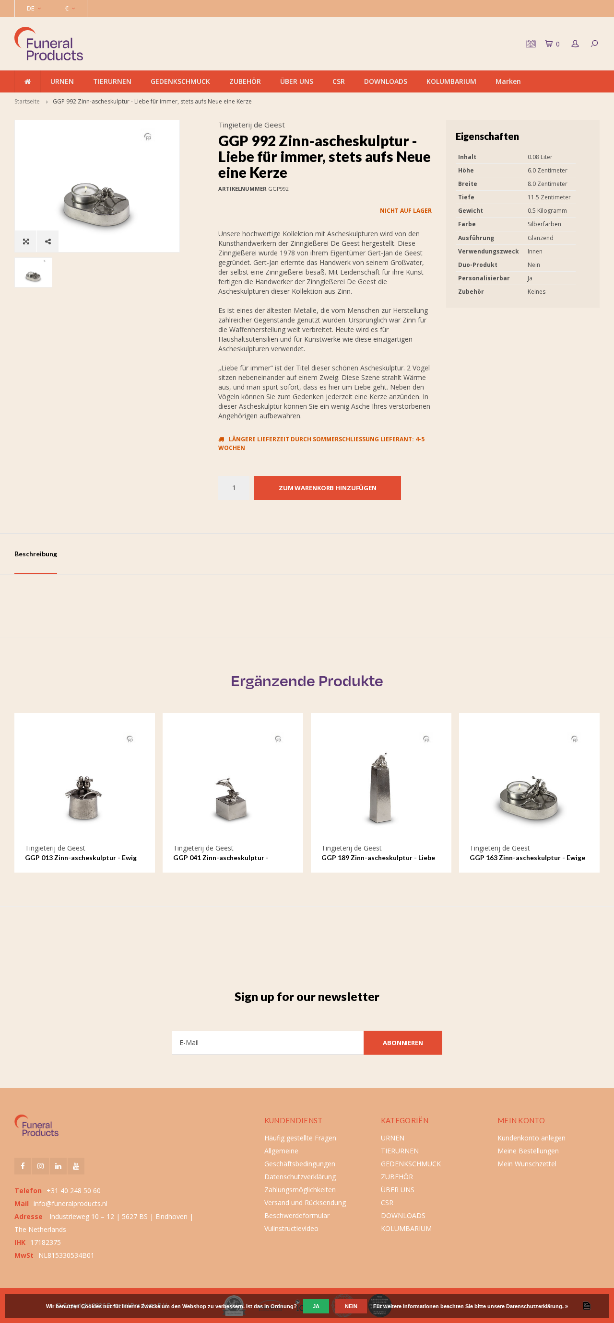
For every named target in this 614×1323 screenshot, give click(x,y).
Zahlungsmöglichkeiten (300, 1189)
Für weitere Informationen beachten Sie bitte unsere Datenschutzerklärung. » (470, 1306)
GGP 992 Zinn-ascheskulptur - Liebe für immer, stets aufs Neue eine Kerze (152, 101)
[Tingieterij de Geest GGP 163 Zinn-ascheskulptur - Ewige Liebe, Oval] (530, 783)
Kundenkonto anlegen (531, 1137)
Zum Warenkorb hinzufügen (328, 487)
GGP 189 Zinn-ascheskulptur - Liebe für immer (378, 858)
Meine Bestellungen (528, 1150)
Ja (316, 1306)
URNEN (62, 81)
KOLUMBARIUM (451, 81)
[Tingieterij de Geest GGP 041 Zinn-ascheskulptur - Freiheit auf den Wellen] (233, 783)
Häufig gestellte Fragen (300, 1137)
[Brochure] (529, 43)
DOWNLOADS (385, 81)
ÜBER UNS (296, 81)
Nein (351, 1306)
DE (31, 8)
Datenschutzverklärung (300, 1176)
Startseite (27, 101)
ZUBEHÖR (245, 81)
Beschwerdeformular (297, 1215)
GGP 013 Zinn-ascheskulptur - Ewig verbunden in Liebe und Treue (81, 858)
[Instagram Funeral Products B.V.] (40, 1166)
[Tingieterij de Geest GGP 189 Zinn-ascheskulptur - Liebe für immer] (381, 783)
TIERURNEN (112, 81)
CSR (338, 81)
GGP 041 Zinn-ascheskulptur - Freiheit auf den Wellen (221, 858)
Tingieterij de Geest (251, 124)
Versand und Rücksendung (305, 1202)
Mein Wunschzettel (526, 1163)
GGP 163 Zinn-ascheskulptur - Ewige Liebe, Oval (527, 858)
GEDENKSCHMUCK (180, 81)
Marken (508, 81)
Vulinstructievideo (291, 1228)
